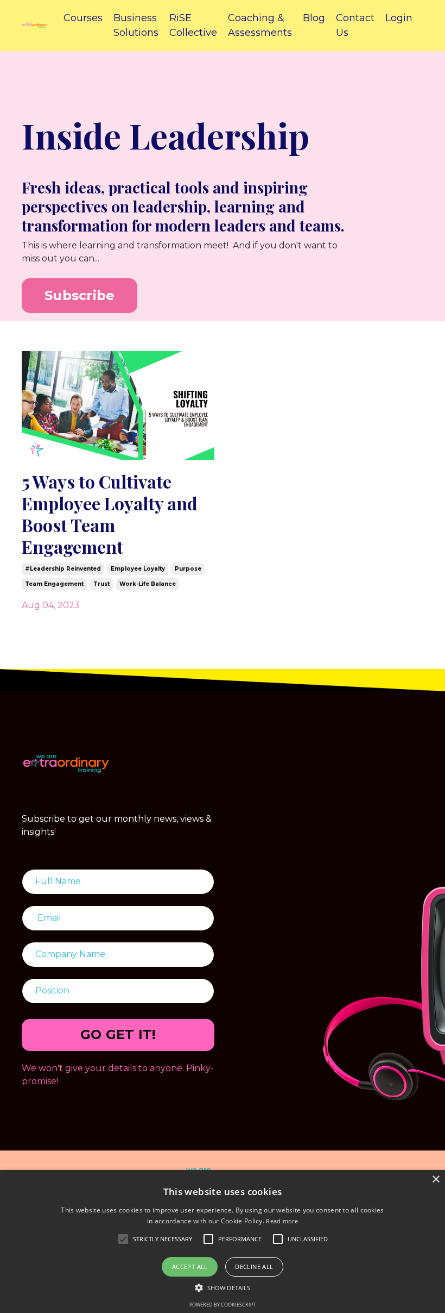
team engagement (54, 583)
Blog (314, 18)
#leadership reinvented (63, 568)
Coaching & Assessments (260, 25)
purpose (188, 568)
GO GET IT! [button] (118, 1034)
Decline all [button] (254, 1266)
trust (101, 583)
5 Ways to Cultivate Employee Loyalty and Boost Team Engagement (110, 514)
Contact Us (355, 25)
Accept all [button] (190, 1266)
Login (398, 18)
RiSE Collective (193, 25)
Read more (282, 1221)
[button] (222, 1287)
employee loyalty (138, 568)
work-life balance (147, 583)
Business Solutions (135, 25)
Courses (83, 18)
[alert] (222, 1241)
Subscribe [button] (79, 295)
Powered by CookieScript (222, 1304)
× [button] (435, 1180)
